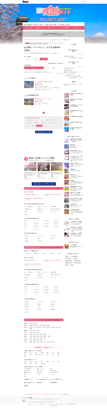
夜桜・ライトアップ (39, 120)
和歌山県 (45, 336)
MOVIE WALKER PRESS (44, 401)
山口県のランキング (32, 194)
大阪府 (31, 336)
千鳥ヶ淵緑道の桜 (74, 256)
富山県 (34, 332)
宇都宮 (59, 327)
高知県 (41, 340)
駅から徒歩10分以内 (52, 122)
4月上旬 (37, 226)
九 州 (25, 342)
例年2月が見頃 (27, 370)
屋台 (45, 125)
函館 (35, 323)
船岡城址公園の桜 (77, 262)
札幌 (33, 323)
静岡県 (44, 334)
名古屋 (34, 334)
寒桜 (53, 238)
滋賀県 (49, 336)
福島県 (48, 325)
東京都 (31, 327)
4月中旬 (46, 226)
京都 (57, 24)
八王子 (34, 327)
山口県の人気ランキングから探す (44, 132)
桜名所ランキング (41, 28)
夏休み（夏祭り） (48, 398)
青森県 (34, 325)
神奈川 (47, 354)
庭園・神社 (43, 122)
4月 (26, 226)
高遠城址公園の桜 (68, 262)
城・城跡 (32, 125)
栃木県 (56, 327)
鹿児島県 (52, 342)
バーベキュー (54, 211)
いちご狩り (30, 398)
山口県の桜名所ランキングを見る (75, 57)
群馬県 (53, 327)
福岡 (25, 356)
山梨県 (31, 330)
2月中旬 (46, 221)
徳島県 (38, 340)
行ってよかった (52, 27)
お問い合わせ (45, 404)
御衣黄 (27, 241)
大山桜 (40, 309)
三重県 (41, 334)
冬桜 (39, 304)
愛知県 (31, 334)
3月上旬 (37, 223)
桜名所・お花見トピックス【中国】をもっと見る (43, 184)
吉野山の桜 (75, 258)
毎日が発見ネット (50, 401)
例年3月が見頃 (56, 120)
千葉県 (44, 327)
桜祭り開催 (48, 120)
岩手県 (38, 325)
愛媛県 (34, 340)
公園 (27, 125)
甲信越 (46, 24)
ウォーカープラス (25, 398)
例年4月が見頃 (29, 122)
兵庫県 (38, 336)
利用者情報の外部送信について (73, 404)
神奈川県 (38, 327)
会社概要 (67, 404)
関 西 (25, 336)
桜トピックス (78, 28)
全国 (25, 361)
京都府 (34, 336)
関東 (41, 24)
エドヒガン (28, 309)
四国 (63, 24)
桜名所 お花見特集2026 (28, 24)
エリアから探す (28, 27)
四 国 (25, 340)
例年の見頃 (39, 382)
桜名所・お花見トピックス (29, 382)
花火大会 (44, 398)
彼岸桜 (27, 304)
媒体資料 (57, 404)
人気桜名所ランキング (28, 379)
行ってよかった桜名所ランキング (56, 379)
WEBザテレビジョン (37, 401)
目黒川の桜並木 (68, 258)
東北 (38, 24)
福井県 (38, 332)
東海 (52, 24)
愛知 (58, 354)
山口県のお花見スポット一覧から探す (55, 63)
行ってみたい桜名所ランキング (43, 379)
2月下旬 (56, 221)
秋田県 (41, 325)
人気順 (53, 67)
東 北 (25, 325)
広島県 (28, 253)
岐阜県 (37, 334)
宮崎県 (48, 342)
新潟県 (38, 330)
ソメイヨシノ (41, 235)
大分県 (45, 342)
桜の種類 (26, 385)
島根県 (59, 253)
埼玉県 (47, 327)
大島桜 (27, 238)
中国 (60, 24)
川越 (50, 327)
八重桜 (27, 235)
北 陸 (25, 332)
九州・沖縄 (67, 24)
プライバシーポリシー (35, 404)
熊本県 (41, 342)
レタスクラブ (25, 401)
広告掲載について (62, 404)
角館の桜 (67, 265)
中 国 (25, 338)
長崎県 (38, 342)
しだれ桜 (53, 235)
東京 (43, 24)
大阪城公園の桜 (77, 260)
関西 (55, 24)
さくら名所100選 (64, 27)
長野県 (34, 330)
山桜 (39, 238)
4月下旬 (56, 226)
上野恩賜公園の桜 (68, 260)
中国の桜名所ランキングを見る (76, 77)
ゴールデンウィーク (39, 398)
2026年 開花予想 (53, 382)
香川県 (31, 340)
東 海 (25, 334)
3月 (26, 223)
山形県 (45, 325)
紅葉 (53, 398)
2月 (26, 221)
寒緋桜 (53, 304)
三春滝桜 (67, 256)
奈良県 (41, 336)
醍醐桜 (72, 265)
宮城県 (31, 325)
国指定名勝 (36, 122)
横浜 (41, 327)
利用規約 (30, 404)
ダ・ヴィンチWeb (30, 401)
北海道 (35, 24)
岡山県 (36, 59)
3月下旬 (56, 223)
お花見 (34, 398)
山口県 (43, 253)
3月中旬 (46, 223)
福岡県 (31, 342)
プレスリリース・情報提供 (51, 404)
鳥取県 (51, 253)
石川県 (31, 332)
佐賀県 (34, 342)
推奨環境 (40, 404)
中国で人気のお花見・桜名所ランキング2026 (39, 43)
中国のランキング (31, 260)
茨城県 (31, 328)
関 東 (25, 327)
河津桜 (40, 241)
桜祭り (51, 368)
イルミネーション (57, 398)
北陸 (50, 24)
